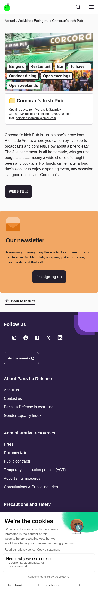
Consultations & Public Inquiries (31, 487)
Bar (60, 67)
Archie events (19, 358)
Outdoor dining (22, 76)
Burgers (16, 67)
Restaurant (40, 67)
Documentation (16, 453)
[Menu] (91, 7)
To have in (79, 67)
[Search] (78, 7)
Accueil (10, 21)
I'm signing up (49, 277)
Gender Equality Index (22, 415)
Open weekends (23, 86)
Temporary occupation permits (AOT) (35, 470)
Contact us (13, 398)
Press (9, 444)
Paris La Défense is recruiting (29, 407)
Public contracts (17, 461)
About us (11, 390)
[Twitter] (14, 338)
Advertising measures (22, 478)
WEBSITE (16, 191)
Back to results (23, 301)
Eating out (41, 21)
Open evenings (56, 76)
